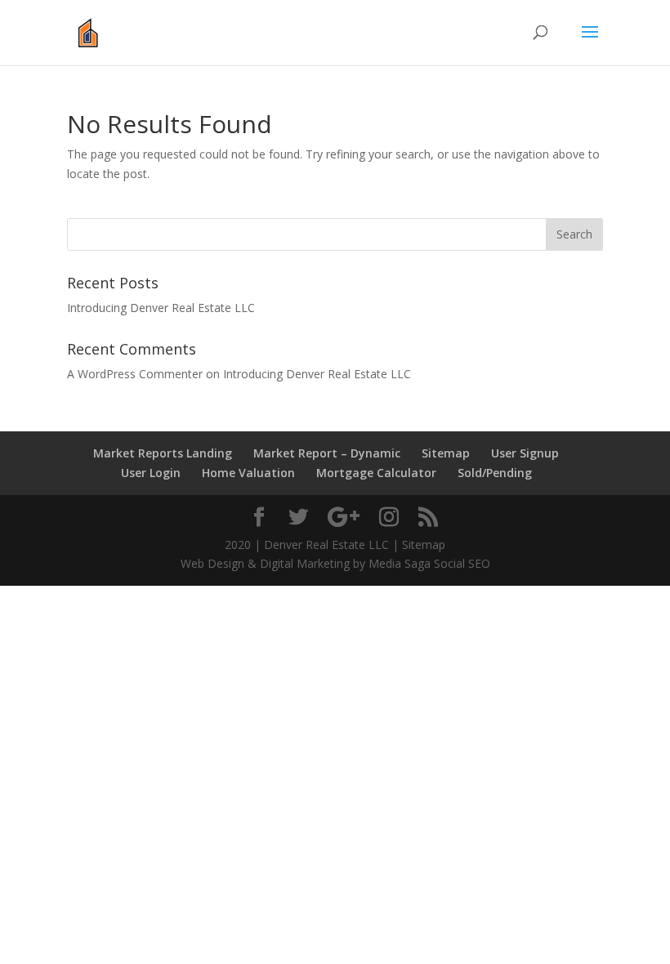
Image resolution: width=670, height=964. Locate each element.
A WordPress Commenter (135, 374)
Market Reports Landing (162, 453)
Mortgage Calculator (376, 472)
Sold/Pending (495, 472)
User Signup (525, 453)
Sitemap (446, 453)
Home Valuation (248, 472)
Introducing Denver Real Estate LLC (161, 307)
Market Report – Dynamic (326, 453)
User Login (151, 472)
